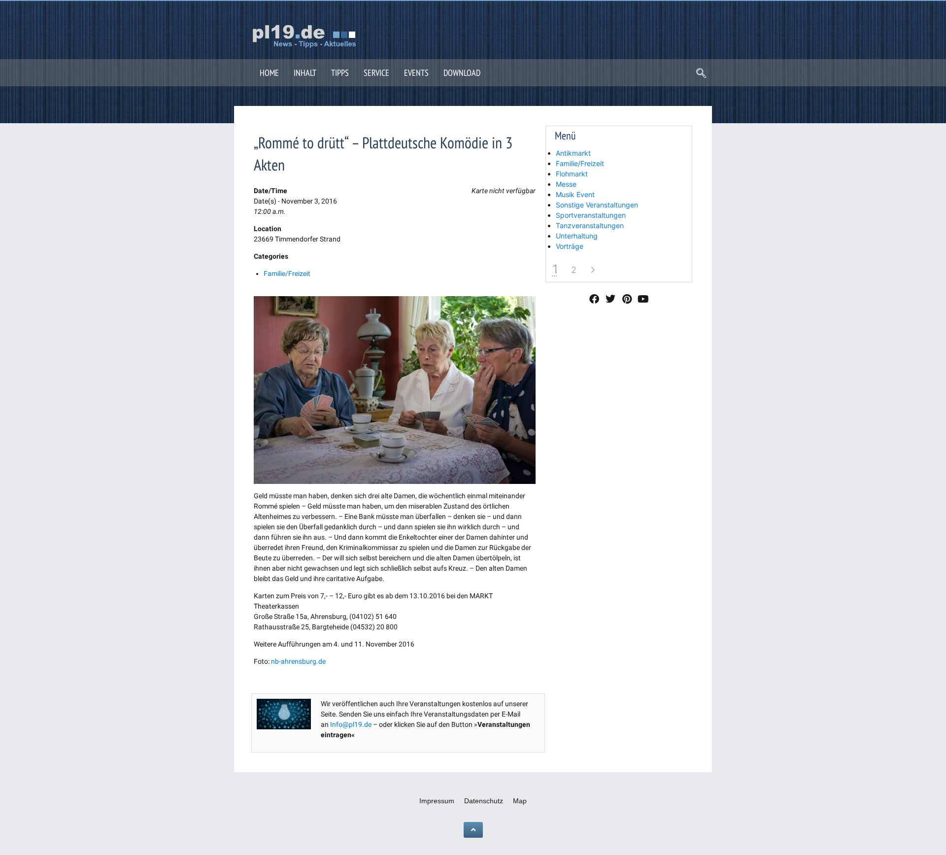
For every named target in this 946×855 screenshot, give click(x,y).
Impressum (436, 801)
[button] (701, 74)
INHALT (305, 72)
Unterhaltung (577, 236)
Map (520, 801)
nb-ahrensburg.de (298, 661)
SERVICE (376, 72)
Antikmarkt (573, 153)
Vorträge (569, 246)
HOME (269, 72)
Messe (566, 184)
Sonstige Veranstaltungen (597, 205)
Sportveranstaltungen (591, 215)
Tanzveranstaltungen (590, 225)
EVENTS (416, 72)
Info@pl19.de (351, 724)
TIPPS (340, 72)
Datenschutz (483, 801)
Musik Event (575, 194)
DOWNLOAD (461, 72)
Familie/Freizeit (287, 273)
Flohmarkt (572, 174)
